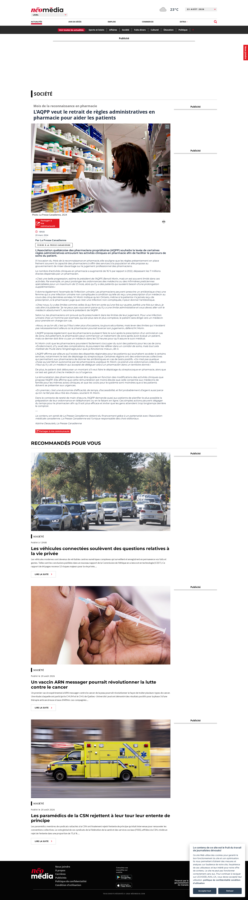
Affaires (113, 29)
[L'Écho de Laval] (42, 877)
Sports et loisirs (96, 29)
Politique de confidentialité (70, 881)
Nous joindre (62, 866)
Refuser (230, 891)
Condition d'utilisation (68, 885)
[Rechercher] (215, 21)
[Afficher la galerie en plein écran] (167, 127)
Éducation (169, 29)
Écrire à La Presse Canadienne (53, 245)
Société (125, 29)
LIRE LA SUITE (42, 574)
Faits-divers (140, 29)
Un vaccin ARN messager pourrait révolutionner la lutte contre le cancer (93, 684)
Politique (183, 29)
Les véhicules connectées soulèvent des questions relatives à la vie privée (100, 551)
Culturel (155, 29)
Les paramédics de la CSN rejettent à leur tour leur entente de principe (100, 818)
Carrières (60, 874)
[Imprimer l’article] (163, 222)
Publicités (60, 877)
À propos (60, 870)
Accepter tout (204, 891)
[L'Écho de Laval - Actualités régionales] (47, 9)
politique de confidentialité (216, 880)
